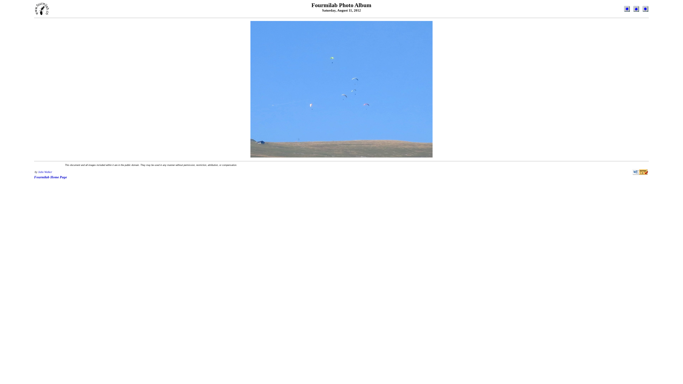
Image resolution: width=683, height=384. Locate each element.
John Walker (45, 172)
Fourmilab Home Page (50, 177)
